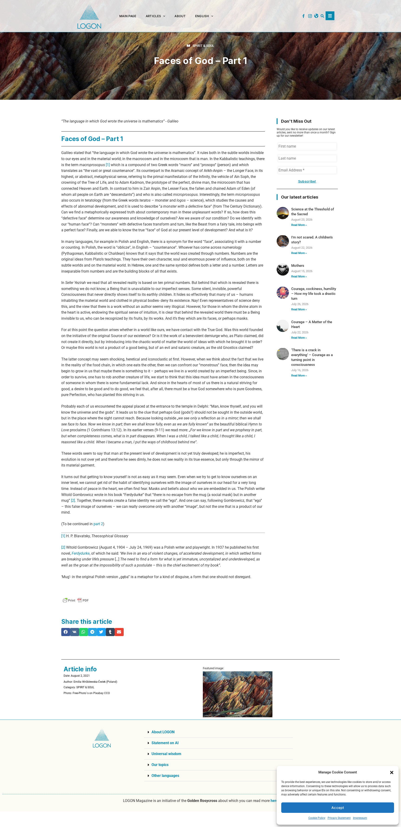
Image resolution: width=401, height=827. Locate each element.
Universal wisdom (166, 754)
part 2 (98, 524)
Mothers (297, 266)
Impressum (360, 818)
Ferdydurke (81, 553)
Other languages (165, 775)
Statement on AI (165, 743)
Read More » (299, 225)
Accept (337, 807)
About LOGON (163, 732)
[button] (391, 772)
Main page (127, 16)
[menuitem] (204, 16)
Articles (153, 16)
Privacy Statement (339, 818)
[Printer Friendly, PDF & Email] (75, 600)
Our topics (160, 765)
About (180, 16)
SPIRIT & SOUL (203, 46)
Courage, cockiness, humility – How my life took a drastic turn (313, 294)
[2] (73, 500)
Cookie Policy (316, 818)
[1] (108, 165)
